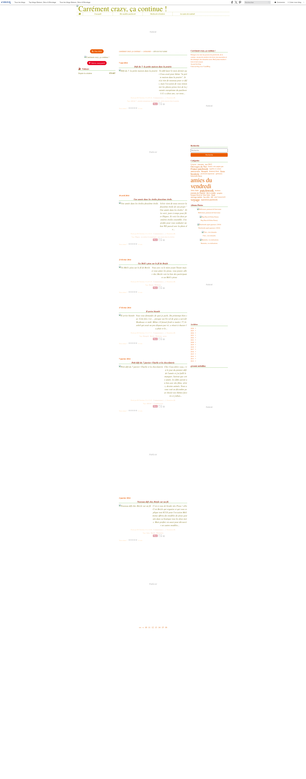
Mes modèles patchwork (128, 14)
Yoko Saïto (195, 190)
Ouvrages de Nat (199, 166)
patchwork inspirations (207, 174)
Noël (213, 195)
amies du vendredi (201, 183)
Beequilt (204, 171)
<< (140, 627)
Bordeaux (218, 190)
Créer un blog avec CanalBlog (200, 66)
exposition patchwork (209, 200)
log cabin (206, 197)
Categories (147, 51)
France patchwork (199, 169)
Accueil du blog (196, 64)
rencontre (201, 164)
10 (146, 627)
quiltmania (219, 174)
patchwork (207, 190)
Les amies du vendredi (187, 14)
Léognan (193, 164)
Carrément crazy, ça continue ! (130, 51)
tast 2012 (208, 164)
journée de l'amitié (198, 193)
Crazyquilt (97, 14)
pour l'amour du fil (219, 197)
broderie (195, 174)
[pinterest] (239, 2)
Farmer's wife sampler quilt (215, 166)
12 (153, 627)
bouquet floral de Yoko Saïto (200, 195)
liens (222, 171)
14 (159, 627)
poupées (219, 193)
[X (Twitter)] (236, 2)
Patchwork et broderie (157, 14)
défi (212, 197)
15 (163, 627)
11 (149, 627)
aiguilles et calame (215, 169)
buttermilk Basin (196, 176)
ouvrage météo (196, 197)
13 (156, 627)
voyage (195, 199)
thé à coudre (211, 193)
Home (80, 13)
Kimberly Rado (214, 171)
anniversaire (195, 171)
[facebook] (232, 2)
